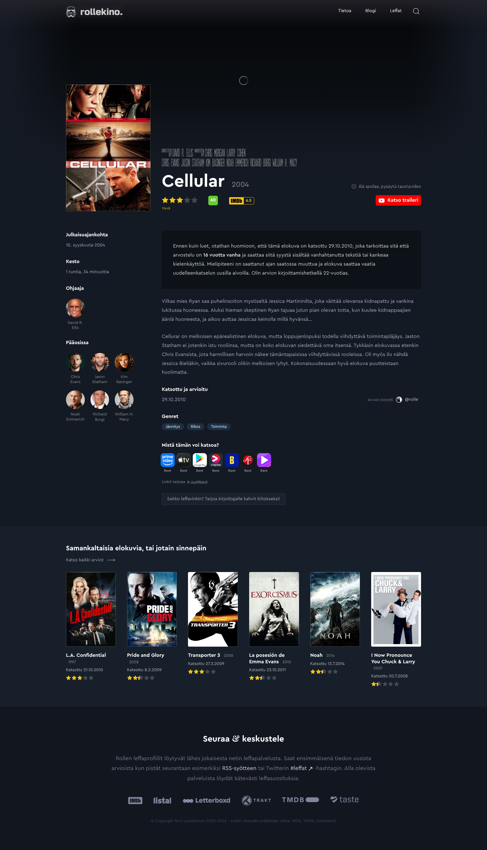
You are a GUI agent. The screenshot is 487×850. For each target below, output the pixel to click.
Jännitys (173, 427)
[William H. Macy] (124, 406)
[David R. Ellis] (75, 314)
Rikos (195, 427)
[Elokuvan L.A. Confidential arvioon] (91, 627)
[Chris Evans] (75, 369)
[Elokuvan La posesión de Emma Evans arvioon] (274, 627)
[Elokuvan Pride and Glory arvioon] (152, 627)
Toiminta (219, 427)
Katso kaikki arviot (85, 560)
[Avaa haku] (416, 11)
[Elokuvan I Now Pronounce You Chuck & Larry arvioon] (396, 630)
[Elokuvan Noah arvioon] (335, 624)
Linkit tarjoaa (173, 482)
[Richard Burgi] (99, 406)
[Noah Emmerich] (75, 406)
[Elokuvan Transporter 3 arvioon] (213, 624)
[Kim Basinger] (124, 369)
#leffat (299, 768)
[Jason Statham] (99, 369)
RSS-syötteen (239, 768)
